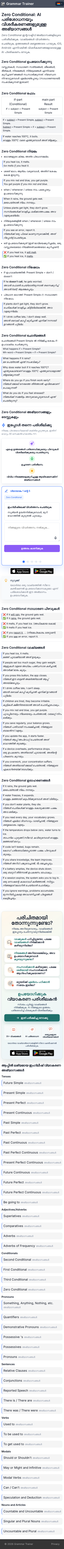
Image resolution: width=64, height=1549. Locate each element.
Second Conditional (26, 1259)
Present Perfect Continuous (32, 1162)
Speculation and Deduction (31, 1497)
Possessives (21, 1347)
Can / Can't (20, 1487)
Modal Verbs (21, 1477)
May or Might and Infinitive (31, 1467)
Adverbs (18, 1236)
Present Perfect (23, 1103)
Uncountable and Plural (28, 1531)
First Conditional (24, 1269)
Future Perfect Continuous (31, 1192)
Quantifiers (20, 1317)
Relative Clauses (24, 1370)
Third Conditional (24, 1279)
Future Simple (22, 1083)
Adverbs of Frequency (28, 1246)
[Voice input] (55, 537)
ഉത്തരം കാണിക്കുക (32, 548)
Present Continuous (26, 1112)
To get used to (22, 1444)
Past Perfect (21, 1132)
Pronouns (19, 1357)
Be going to (20, 1202)
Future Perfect (22, 1182)
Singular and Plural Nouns (30, 1521)
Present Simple (23, 1093)
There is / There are (26, 1400)
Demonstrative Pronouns (30, 1327)
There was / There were (29, 1410)
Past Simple (20, 1122)
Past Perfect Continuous (29, 1152)
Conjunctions (21, 1380)
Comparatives (22, 1226)
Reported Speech (24, 1390)
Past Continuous (24, 1142)
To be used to (22, 1434)
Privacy (55, 1543)
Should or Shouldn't (26, 1458)
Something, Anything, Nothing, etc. (28, 1305)
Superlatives (21, 1216)
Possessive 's (22, 1337)
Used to (18, 1424)
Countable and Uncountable (32, 1511)
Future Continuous (25, 1172)
